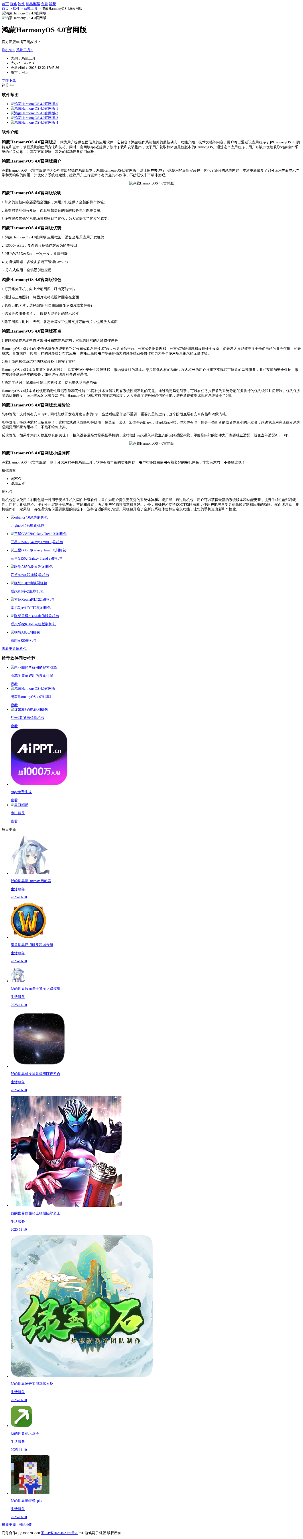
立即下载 (9, 80)
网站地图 (25, 1525)
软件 (21, 4)
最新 (52, 4)
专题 (44, 4)
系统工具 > (24, 50)
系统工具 (31, 8)
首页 (5, 4)
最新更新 (9, 1525)
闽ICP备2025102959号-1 (59, 1533)
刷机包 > (8, 50)
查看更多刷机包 (14, 649)
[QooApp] (34, 104)
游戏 (13, 4)
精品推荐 (33, 4)
